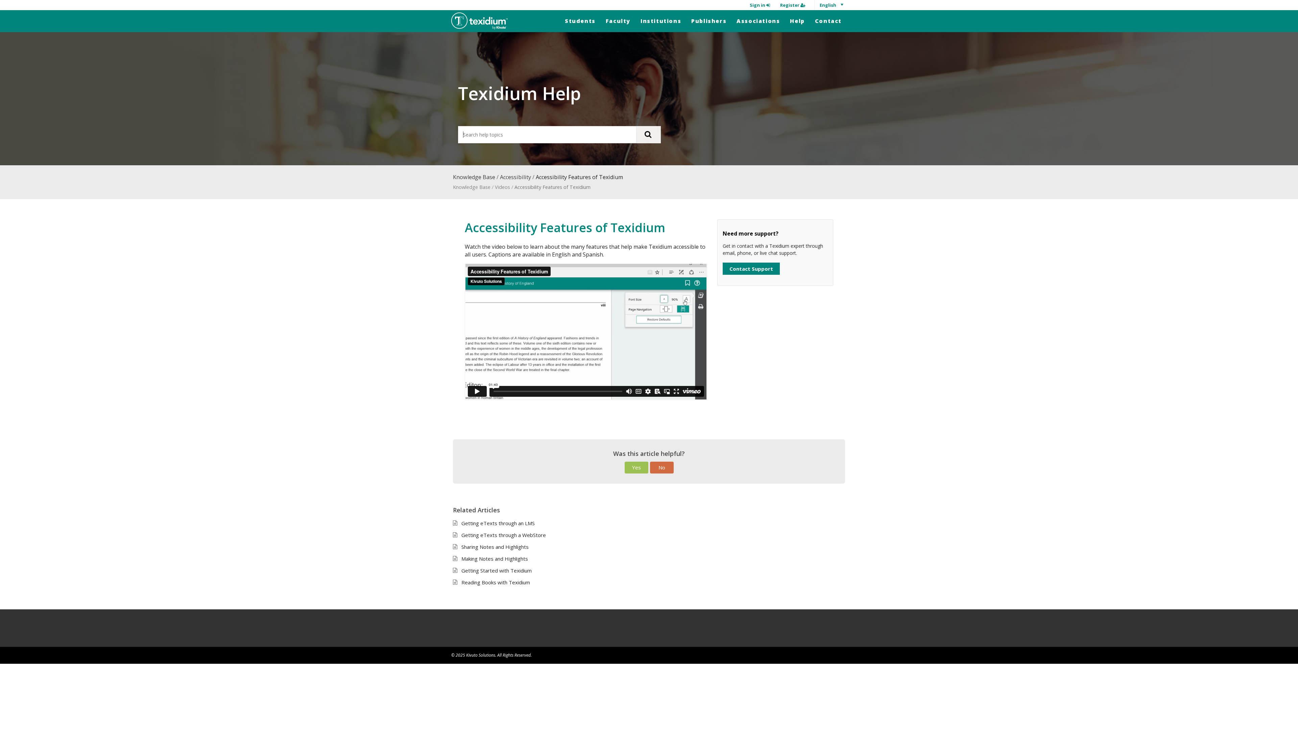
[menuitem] (580, 21)
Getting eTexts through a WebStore (503, 535)
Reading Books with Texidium (495, 582)
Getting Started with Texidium (496, 570)
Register (790, 5)
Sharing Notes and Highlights (495, 546)
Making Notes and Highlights (494, 558)
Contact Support (751, 268)
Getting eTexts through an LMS (498, 523)
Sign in (758, 5)
